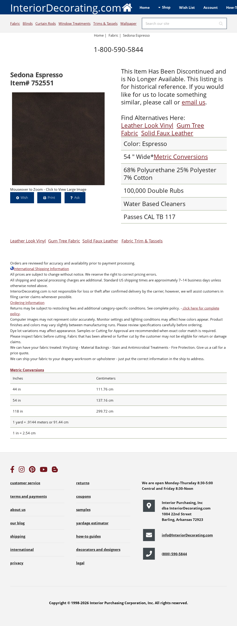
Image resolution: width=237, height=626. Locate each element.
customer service (25, 483)
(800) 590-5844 (174, 554)
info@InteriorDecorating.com (187, 535)
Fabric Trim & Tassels (142, 241)
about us (17, 509)
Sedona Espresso (136, 35)
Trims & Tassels (105, 23)
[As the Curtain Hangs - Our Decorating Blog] (55, 470)
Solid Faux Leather (167, 133)
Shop (166, 7)
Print (51, 197)
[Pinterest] (32, 470)
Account (210, 7)
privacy (16, 563)
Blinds (28, 23)
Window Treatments (74, 23)
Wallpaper (128, 23)
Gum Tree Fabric (64, 241)
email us (193, 102)
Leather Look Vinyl (147, 125)
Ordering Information (27, 302)
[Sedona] (58, 138)
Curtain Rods (45, 23)
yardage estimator (92, 523)
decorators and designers (98, 549)
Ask (77, 197)
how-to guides (88, 536)
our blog (17, 523)
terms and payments (28, 496)
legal (80, 563)
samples (83, 509)
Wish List (187, 7)
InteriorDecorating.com (65, 8)
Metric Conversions (181, 157)
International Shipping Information (41, 268)
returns (82, 483)
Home (145, 7)
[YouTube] (43, 470)
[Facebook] (12, 470)
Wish (24, 197)
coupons (83, 496)
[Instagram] (22, 470)
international (22, 549)
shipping (17, 536)
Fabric (15, 23)
